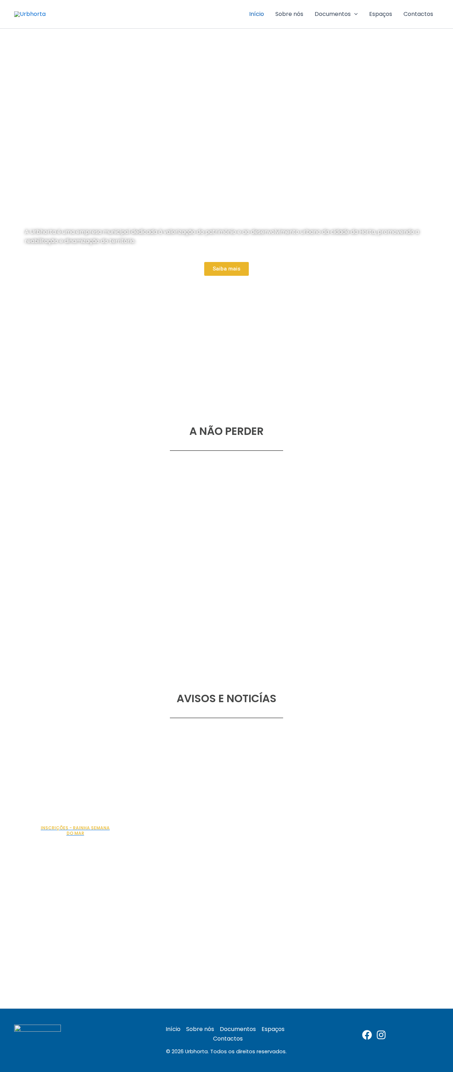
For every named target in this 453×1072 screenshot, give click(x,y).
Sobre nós (289, 14)
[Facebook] (367, 1035)
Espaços (380, 14)
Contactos (418, 14)
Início (256, 14)
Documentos (333, 14)
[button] (354, 14)
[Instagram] (381, 1035)
